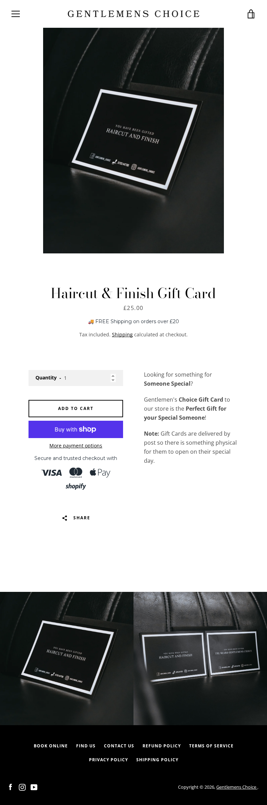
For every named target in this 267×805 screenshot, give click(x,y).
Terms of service (211, 746)
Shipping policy (157, 760)
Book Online (51, 746)
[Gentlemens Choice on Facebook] (10, 786)
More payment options (75, 445)
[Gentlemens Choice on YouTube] (34, 786)
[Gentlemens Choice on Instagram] (22, 786)
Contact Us (119, 746)
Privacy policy (108, 760)
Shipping (122, 334)
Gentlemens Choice (236, 787)
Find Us (86, 746)
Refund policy (162, 746)
